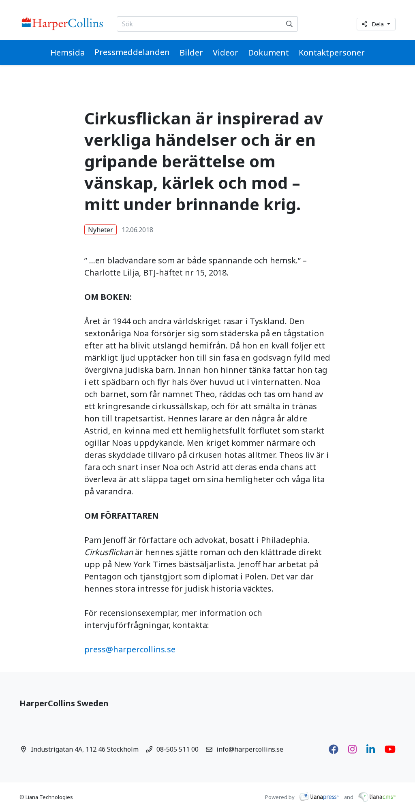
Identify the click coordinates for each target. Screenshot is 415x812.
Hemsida (67, 52)
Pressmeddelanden (132, 52)
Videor (225, 52)
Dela (378, 24)
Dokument (268, 52)
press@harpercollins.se (129, 649)
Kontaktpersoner (332, 52)
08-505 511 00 (177, 749)
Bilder (191, 52)
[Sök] (289, 24)
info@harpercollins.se (249, 749)
